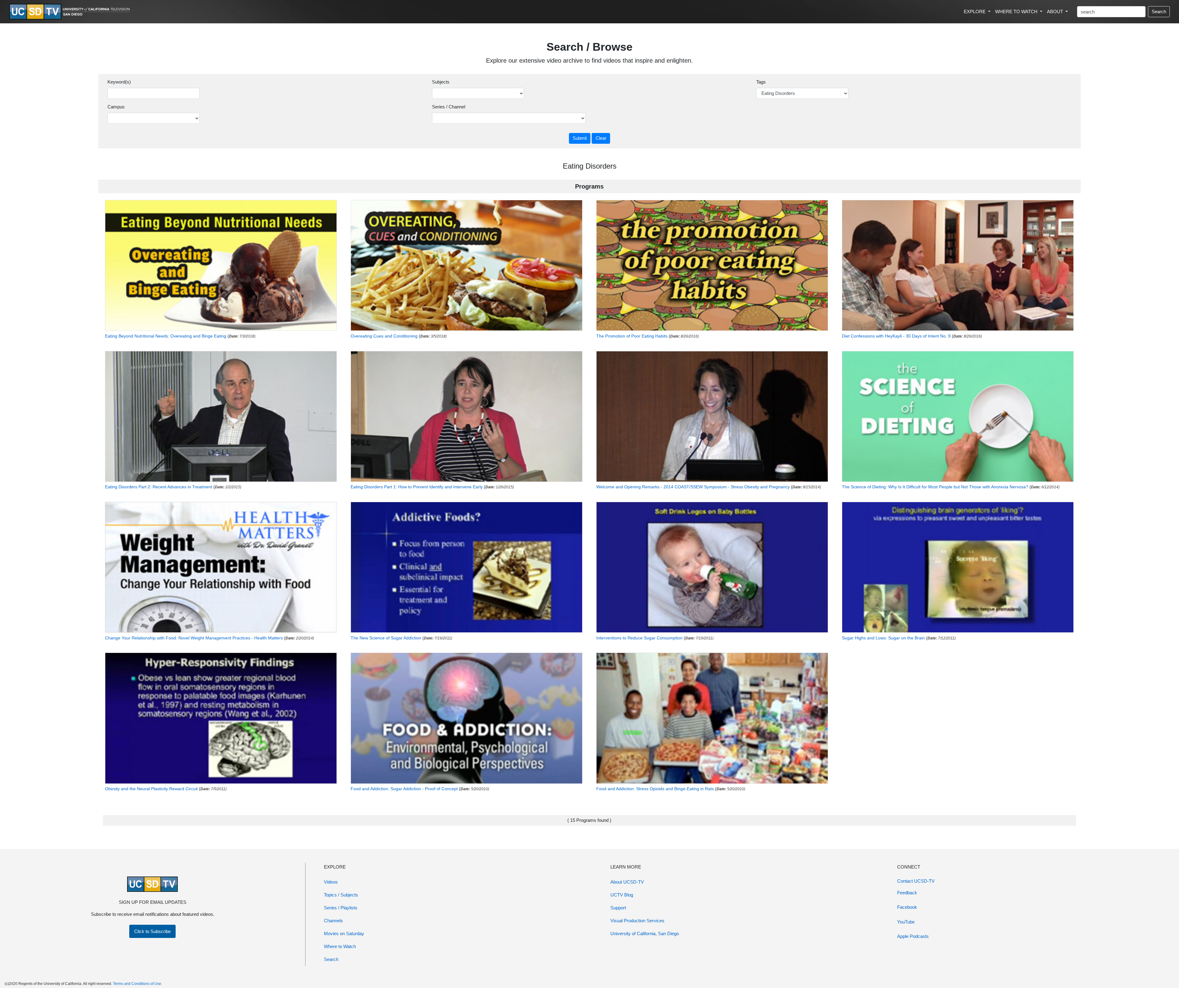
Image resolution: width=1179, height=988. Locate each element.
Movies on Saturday (344, 933)
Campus (116, 106)
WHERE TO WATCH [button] (1017, 11)
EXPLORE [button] (975, 11)
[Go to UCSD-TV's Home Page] (70, 11)
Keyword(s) (119, 81)
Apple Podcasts (913, 936)
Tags (761, 81)
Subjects (440, 81)
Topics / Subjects (341, 894)
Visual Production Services (637, 920)
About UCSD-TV (627, 882)
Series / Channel (448, 106)
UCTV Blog (621, 894)
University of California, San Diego (644, 933)
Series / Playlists (340, 907)
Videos (331, 882)
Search (1159, 11)
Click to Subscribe (152, 931)
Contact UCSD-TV (916, 881)
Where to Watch (340, 946)
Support (618, 907)
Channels (333, 920)
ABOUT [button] (1055, 11)
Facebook (907, 907)
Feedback (907, 892)
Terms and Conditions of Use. (137, 984)
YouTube (906, 921)
